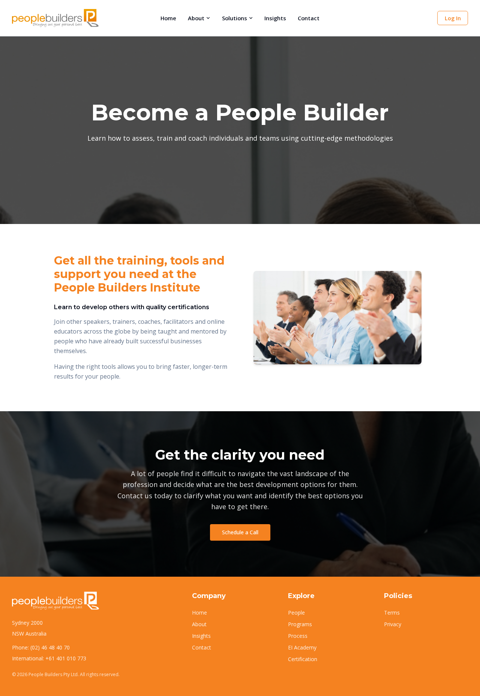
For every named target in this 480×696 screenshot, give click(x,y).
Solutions (234, 18)
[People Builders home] (55, 18)
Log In (453, 18)
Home (168, 18)
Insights (275, 18)
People (296, 612)
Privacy (392, 624)
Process (298, 635)
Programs (300, 624)
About (196, 18)
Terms (392, 612)
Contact (309, 18)
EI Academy (302, 647)
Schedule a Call (240, 532)
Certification (302, 659)
